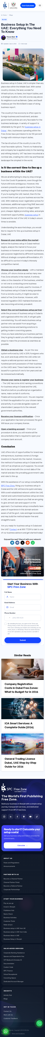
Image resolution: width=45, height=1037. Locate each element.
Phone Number (9, 613)
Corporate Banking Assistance (14, 952)
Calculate (21, 845)
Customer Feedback (11, 1018)
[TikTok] (37, 816)
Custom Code (8, 967)
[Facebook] (17, 816)
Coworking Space (10, 978)
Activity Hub (8, 995)
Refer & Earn (8, 924)
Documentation (9, 963)
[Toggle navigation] (39, 5)
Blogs (4, 19)
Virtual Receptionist (10, 974)
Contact (13, 529)
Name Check (8, 914)
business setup (31, 214)
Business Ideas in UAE (11, 935)
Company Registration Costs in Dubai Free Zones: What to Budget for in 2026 (21, 687)
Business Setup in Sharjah (13, 939)
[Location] (23, 816)
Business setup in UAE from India (15, 932)
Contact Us (7, 1011)
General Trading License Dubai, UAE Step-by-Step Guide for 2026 (20, 762)
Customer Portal (9, 921)
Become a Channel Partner (13, 878)
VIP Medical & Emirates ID (13, 960)
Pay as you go (8, 903)
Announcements (9, 866)
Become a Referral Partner (13, 886)
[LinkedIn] (10, 816)
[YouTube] (30, 816)
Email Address (9, 602)
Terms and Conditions (18, 1034)
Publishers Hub (9, 910)
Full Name (8, 592)
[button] (12, 543)
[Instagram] (4, 816)
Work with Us (8, 1015)
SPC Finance (8, 970)
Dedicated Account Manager (14, 981)
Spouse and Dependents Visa (14, 956)
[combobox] (8, 618)
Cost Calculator (28, 5)
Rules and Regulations (11, 862)
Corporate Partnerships (12, 889)
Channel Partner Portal (11, 882)
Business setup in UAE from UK (14, 928)
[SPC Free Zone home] (22, 787)
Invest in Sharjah (9, 906)
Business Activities (10, 917)
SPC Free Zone (8, 485)
